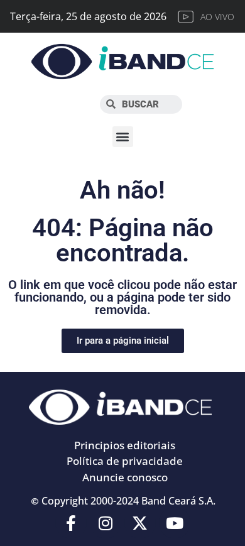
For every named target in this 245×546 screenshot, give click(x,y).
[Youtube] (174, 522)
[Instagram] (105, 522)
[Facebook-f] (71, 522)
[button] (122, 136)
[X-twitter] (140, 522)
